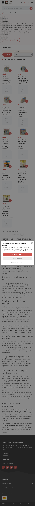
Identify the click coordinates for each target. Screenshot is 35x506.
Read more (29, 250)
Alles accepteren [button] (17, 254)
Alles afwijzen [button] (17, 258)
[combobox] (32, 243)
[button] (17, 262)
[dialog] (17, 253)
